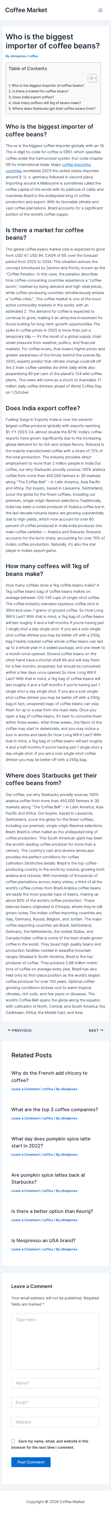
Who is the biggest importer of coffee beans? (48, 85)
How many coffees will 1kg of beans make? (47, 103)
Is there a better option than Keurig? (52, 1211)
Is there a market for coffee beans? (40, 91)
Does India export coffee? (33, 97)
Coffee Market (26, 10)
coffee (33, 56)
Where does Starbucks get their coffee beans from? (54, 108)
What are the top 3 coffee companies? (54, 1109)
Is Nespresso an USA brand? (43, 1240)
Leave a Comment (25, 1089)
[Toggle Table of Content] (90, 78)
